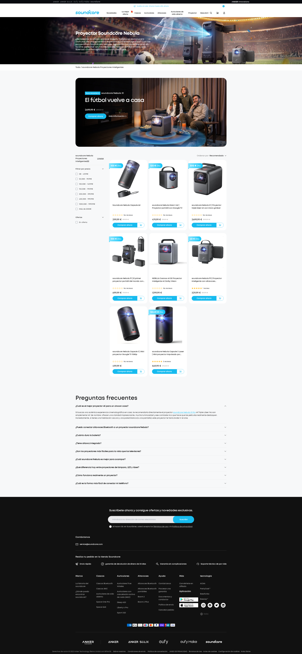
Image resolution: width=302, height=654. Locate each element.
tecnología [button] (206, 576)
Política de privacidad (182, 526)
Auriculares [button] (123, 576)
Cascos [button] (100, 576)
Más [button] (181, 576)
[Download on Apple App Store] (188, 605)
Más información (117, 116)
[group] (129, 219)
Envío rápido (85, 564)
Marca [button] (79, 576)
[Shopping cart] (217, 13)
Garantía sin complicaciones (173, 564)
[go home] (87, 12)
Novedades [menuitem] (111, 13)
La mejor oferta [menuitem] (125, 13)
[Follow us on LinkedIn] (223, 605)
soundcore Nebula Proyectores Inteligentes (103, 67)
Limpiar (100, 158)
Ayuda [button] (162, 576)
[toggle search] (211, 13)
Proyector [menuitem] (192, 13)
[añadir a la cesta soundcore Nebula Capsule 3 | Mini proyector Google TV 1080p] (141, 371)
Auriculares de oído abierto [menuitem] (177, 13)
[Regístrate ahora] (224, 13)
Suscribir (184, 519)
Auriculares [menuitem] (149, 13)
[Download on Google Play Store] (188, 599)
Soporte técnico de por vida (213, 564)
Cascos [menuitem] (137, 13)
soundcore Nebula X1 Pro (184, 412)
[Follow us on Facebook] (210, 605)
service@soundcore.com (91, 544)
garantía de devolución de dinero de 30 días (125, 564)
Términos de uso (160, 526)
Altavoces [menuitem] (162, 13)
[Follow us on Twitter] (216, 605)
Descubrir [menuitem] (204, 13)
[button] (82, 174)
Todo (78, 67)
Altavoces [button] (143, 576)
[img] (129, 625)
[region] (151, 417)
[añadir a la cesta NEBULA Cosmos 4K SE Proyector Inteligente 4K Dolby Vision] (180, 298)
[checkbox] (77, 174)
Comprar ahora (95, 116)
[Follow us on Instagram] (203, 605)
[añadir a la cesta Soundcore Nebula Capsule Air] (141, 225)
